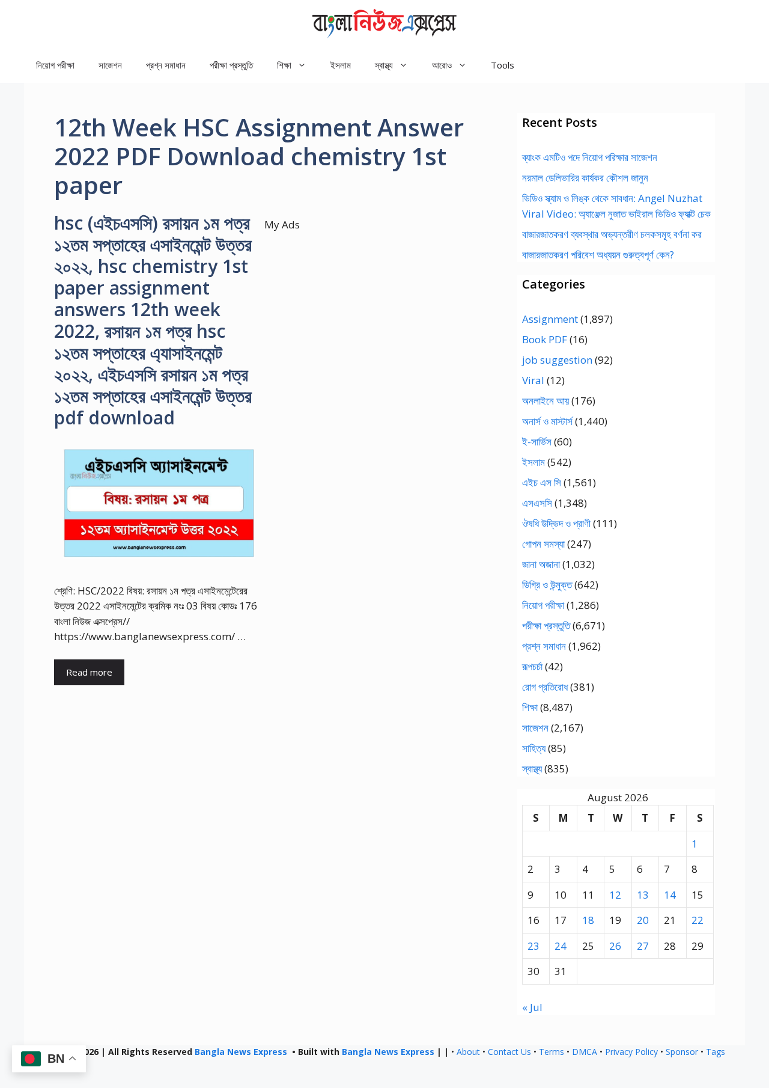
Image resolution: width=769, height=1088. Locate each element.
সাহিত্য (534, 748)
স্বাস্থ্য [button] (384, 65)
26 (615, 946)
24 (561, 946)
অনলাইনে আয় (545, 401)
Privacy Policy (631, 1051)
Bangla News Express (241, 1051)
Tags (715, 1051)
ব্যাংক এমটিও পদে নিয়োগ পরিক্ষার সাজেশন (589, 157)
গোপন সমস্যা (543, 544)
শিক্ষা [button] (284, 65)
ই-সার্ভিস (537, 441)
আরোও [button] (442, 65)
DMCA (584, 1051)
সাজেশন (110, 65)
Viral (533, 380)
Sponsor (682, 1051)
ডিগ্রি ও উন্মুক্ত (547, 584)
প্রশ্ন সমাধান (166, 65)
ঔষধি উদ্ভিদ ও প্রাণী (556, 523)
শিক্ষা (530, 707)
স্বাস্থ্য (532, 768)
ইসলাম (340, 65)
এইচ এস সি (541, 482)
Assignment (550, 319)
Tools (502, 65)
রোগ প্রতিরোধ (545, 687)
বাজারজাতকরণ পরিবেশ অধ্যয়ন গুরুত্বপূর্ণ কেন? (598, 254)
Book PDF (544, 339)
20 (643, 920)
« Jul (532, 1007)
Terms (551, 1051)
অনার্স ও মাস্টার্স (547, 421)
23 (533, 946)
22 (697, 920)
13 (643, 895)
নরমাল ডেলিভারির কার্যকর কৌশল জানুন (585, 178)
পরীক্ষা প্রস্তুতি (231, 65)
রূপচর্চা (532, 666)
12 (615, 895)
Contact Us (509, 1051)
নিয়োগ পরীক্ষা (55, 65)
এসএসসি (537, 503)
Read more (89, 672)
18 (588, 920)
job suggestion (557, 360)
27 (643, 946)
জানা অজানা (541, 564)
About (468, 1051)
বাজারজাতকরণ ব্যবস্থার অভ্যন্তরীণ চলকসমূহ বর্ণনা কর (612, 234)
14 (670, 895)
